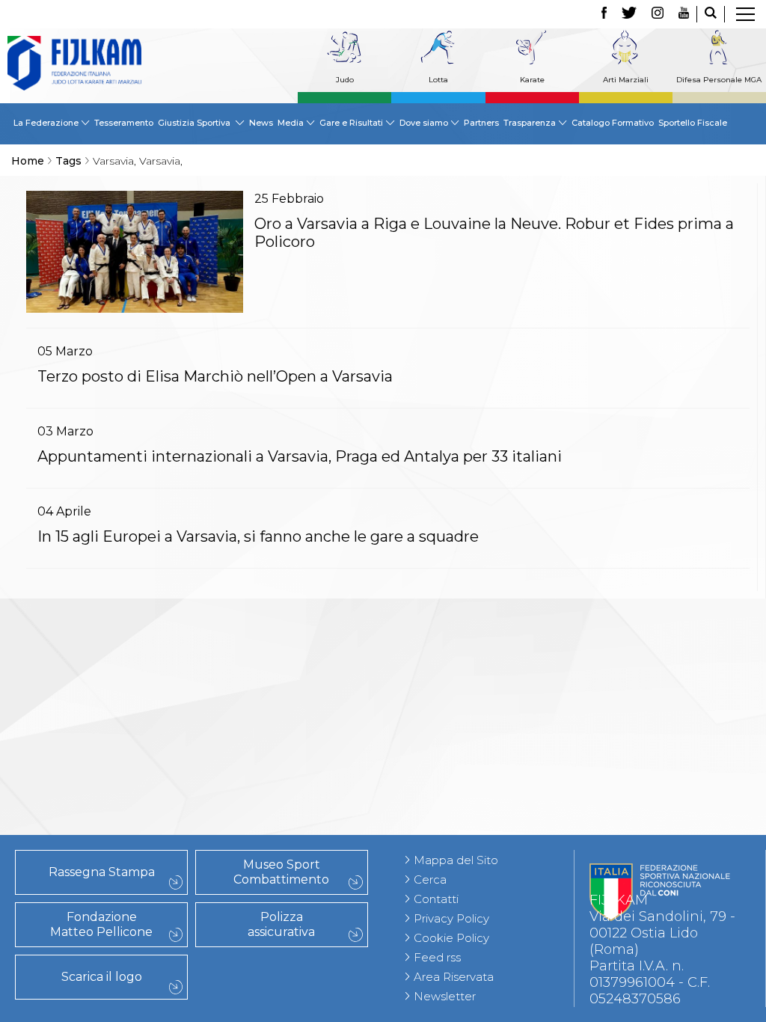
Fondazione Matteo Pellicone (101, 924)
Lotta (438, 80)
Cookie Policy (451, 938)
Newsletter (445, 996)
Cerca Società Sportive (133, 828)
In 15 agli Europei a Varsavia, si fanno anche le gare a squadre (258, 536)
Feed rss (437, 957)
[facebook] (604, 14)
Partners (481, 122)
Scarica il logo (101, 977)
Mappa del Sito (456, 860)
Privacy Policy (451, 918)
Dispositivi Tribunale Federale (133, 663)
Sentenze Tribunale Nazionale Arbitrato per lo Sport (133, 638)
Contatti (436, 899)
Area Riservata (454, 977)
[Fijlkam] (74, 63)
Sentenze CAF (133, 614)
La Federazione (133, 812)
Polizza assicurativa (281, 924)
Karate (532, 80)
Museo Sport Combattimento (281, 872)
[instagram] (657, 14)
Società (133, 795)
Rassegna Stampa (102, 872)
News (261, 122)
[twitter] (629, 14)
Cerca (430, 879)
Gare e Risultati (133, 729)
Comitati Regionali (133, 779)
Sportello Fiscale (692, 122)
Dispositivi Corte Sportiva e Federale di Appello (133, 688)
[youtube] (683, 14)
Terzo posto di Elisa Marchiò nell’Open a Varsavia (215, 376)
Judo (345, 80)
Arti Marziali (626, 80)
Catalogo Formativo (613, 122)
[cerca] (710, 14)
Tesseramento (123, 122)
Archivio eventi (133, 746)
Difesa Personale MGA (719, 80)
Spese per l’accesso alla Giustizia (133, 713)
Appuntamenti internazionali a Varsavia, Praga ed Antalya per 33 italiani (299, 456)
